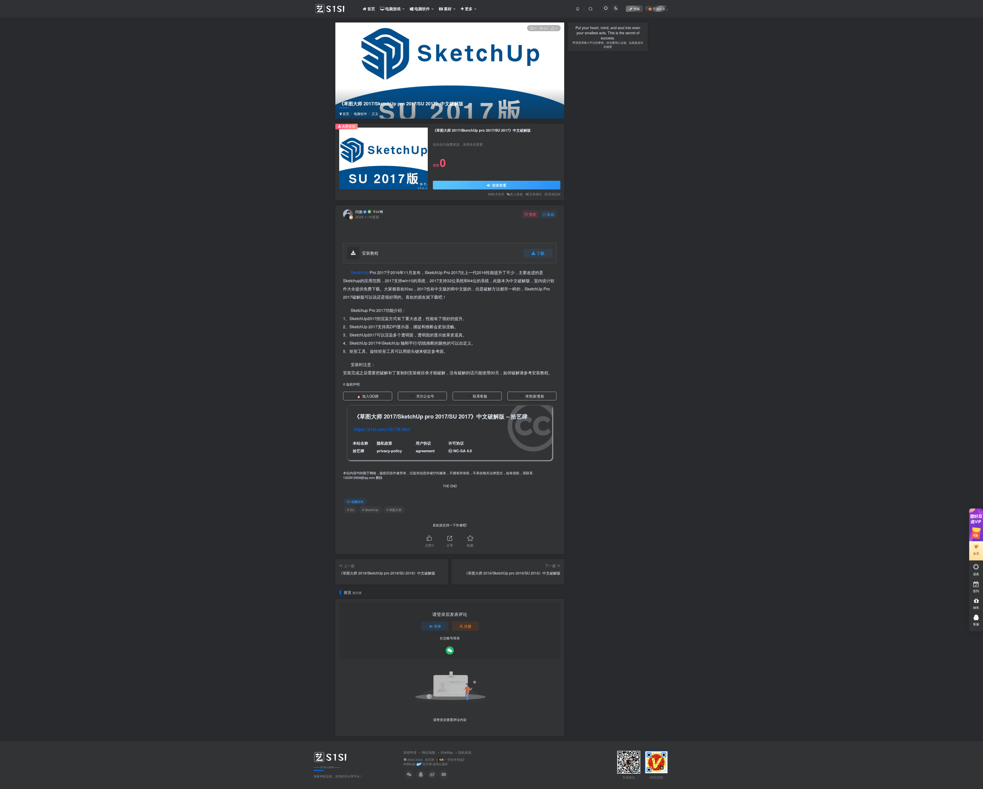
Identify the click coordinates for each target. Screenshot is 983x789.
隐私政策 (465, 752)
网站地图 (428, 752)
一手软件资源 (453, 760)
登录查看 (498, 185)
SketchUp (360, 272)
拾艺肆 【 (431, 760)
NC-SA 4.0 (462, 451)
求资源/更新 (534, 396)
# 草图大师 (394, 510)
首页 (345, 113)
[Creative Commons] (450, 450)
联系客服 (480, 396)
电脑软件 (360, 113)
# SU (350, 510)
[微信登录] (450, 650)
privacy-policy (389, 451)
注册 (467, 626)
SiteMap (447, 752)
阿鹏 (358, 211)
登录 (437, 626)
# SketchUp (370, 510)
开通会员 (659, 8)
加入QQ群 (370, 396)
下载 (540, 253)
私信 (550, 214)
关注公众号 (425, 396)
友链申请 (409, 752)
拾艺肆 (358, 451)
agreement (425, 451)
